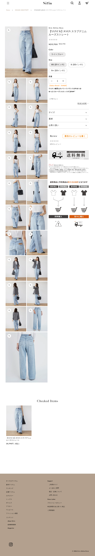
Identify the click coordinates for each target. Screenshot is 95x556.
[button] (8, 3)
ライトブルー (57, 54)
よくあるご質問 (53, 488)
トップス (9, 499)
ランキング (9, 488)
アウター (9, 506)
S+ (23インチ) (58, 70)
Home (8, 10)
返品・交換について (55, 492)
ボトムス (9, 503)
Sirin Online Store (83, 551)
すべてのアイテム (12, 481)
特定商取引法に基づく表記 (56, 507)
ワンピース (9, 510)
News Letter (52, 499)
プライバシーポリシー (55, 503)
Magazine (10, 528)
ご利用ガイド (53, 485)
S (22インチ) (77, 64)
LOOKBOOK (11, 525)
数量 (50, 76)
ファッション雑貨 (12, 513)
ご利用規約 (51, 510)
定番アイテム (10, 492)
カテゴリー (9, 496)
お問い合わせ (53, 495)
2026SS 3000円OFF (22, 10)
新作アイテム (10, 485)
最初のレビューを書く (75, 136)
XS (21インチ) (57, 64)
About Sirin (10, 521)
